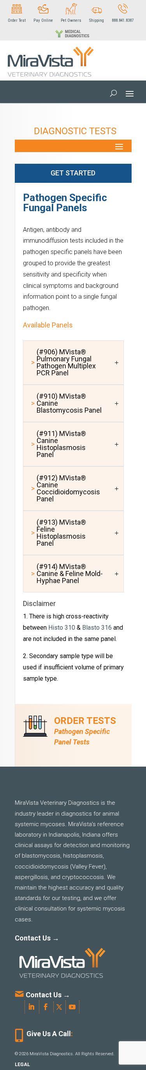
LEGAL (22, 1064)
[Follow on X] (61, 1007)
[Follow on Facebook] (47, 1007)
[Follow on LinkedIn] (33, 1007)
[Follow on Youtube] (72, 1007)
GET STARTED (73, 173)
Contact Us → (37, 938)
